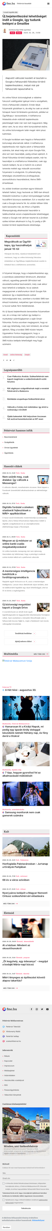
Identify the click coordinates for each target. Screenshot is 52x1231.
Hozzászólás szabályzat (14, 1080)
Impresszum (9, 1066)
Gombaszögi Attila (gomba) (20, 30)
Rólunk (7, 1056)
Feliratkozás (26, 1208)
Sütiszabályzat (38, 1220)
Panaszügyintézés (11, 1090)
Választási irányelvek (12, 1095)
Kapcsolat (8, 1061)
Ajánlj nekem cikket (23, 641)
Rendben (6, 1227)
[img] (8, 3)
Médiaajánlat (9, 1071)
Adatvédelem (9, 1075)
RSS (6, 1085)
